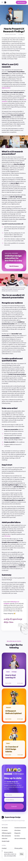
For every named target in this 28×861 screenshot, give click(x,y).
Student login (5, 841)
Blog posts (17, 833)
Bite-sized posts (6, 836)
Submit (14, 806)
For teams (4, 830)
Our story (17, 836)
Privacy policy (18, 848)
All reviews (17, 830)
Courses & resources (20, 828)
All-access (5, 828)
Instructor (4, 838)
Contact (4, 848)
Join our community (20, 838)
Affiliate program (6, 833)
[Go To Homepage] (3, 2)
